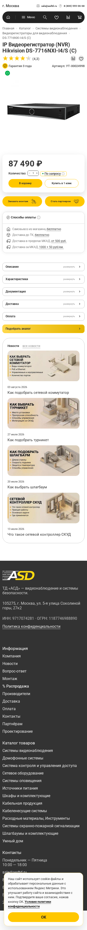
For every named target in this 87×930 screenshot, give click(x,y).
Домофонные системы (22, 758)
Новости (10, 663)
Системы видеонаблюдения (27, 750)
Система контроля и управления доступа (39, 765)
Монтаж (9, 678)
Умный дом (12, 841)
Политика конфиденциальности (31, 626)
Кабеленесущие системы (24, 811)
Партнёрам (12, 724)
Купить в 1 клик (62, 183)
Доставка (11, 701)
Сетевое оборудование (23, 773)
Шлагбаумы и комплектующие (30, 833)
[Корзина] (79, 17)
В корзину (25, 183)
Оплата (9, 708)
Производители (16, 693)
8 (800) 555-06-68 (74, 6)
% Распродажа (15, 686)
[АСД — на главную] (18, 575)
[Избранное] (56, 17)
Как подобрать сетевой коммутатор (38, 392)
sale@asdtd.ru (49, 6)
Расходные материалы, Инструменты (36, 818)
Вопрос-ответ (14, 671)
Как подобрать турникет (28, 440)
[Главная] (8, 17)
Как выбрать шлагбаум (27, 487)
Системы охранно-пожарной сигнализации (41, 826)
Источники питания (20, 788)
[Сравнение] (68, 17)
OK (43, 917)
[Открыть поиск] (45, 17)
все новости (31, 346)
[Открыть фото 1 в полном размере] (43, 111)
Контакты (11, 716)
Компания (11, 656)
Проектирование (17, 731)
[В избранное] (81, 58)
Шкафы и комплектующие (26, 795)
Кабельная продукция (22, 803)
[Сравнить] (73, 58)
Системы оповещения (22, 780)
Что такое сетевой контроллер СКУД (39, 534)
